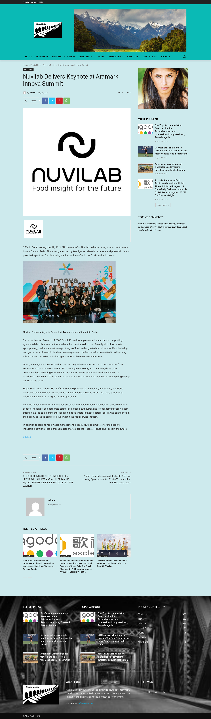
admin (33, 92)
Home (25, 65)
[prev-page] (25, 579)
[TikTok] (156, 692)
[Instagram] (149, 692)
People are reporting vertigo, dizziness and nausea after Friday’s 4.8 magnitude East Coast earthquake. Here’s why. (162, 226)
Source (27, 436)
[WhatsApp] (66, 101)
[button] (184, 56)
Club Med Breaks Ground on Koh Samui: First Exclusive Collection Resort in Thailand (112, 563)
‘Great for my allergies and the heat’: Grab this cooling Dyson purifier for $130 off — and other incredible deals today (107, 479)
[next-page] (30, 579)
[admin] (25, 92)
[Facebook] (45, 101)
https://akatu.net (54, 505)
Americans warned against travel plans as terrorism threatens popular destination (170, 167)
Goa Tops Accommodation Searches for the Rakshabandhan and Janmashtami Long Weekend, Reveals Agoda (170, 131)
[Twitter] (52, 101)
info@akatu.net (85, 703)
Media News (35, 65)
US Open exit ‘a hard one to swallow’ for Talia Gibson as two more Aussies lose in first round (171, 150)
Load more (162, 205)
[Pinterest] (59, 101)
